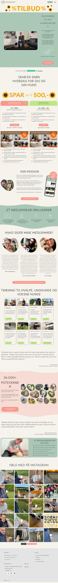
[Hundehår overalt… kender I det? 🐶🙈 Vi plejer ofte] (36, 491)
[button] (55, 2)
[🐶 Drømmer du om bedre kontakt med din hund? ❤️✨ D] (7, 491)
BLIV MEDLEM (14, 125)
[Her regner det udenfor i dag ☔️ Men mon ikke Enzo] (36, 521)
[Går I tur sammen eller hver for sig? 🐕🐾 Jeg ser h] (7, 477)
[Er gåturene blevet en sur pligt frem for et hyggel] (22, 521)
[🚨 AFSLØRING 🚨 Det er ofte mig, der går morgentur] (22, 506)
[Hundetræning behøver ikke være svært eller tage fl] (7, 506)
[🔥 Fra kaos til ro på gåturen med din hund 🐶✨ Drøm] (7, 535)
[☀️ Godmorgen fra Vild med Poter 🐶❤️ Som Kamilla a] (36, 477)
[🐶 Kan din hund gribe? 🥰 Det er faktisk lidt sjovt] (22, 477)
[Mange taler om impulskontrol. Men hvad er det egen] (36, 535)
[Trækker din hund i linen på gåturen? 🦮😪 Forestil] (36, 506)
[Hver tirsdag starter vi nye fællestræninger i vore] (7, 521)
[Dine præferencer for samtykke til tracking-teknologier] (2, 581)
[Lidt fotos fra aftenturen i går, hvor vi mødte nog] (22, 491)
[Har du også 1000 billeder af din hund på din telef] (22, 535)
